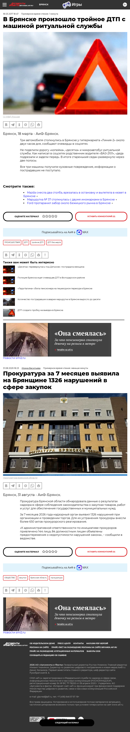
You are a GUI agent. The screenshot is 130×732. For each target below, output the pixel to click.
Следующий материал (67, 723)
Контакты (78, 643)
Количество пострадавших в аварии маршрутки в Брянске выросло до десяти (59, 299)
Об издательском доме (42, 643)
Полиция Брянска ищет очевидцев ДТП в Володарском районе (51, 277)
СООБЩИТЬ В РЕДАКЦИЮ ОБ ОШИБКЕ (48, 655)
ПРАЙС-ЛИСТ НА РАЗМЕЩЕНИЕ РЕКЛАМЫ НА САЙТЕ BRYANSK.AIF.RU (84, 647)
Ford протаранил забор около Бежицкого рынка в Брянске (69, 203)
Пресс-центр (64, 643)
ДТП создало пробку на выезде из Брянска (40, 310)
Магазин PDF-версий (97, 643)
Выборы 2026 (93, 651)
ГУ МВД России (11, 116)
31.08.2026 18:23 (11, 368)
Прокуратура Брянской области (20, 477)
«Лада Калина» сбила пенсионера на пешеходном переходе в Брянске (55, 288)
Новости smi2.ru (14, 358)
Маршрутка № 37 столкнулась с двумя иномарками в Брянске (71, 199)
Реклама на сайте (39, 647)
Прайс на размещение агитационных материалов (57, 651)
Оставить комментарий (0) (101, 216)
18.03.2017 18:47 (10, 14)
